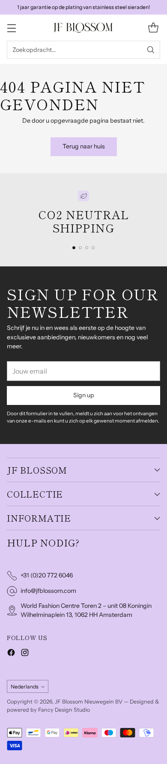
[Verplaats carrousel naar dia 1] (73, 247)
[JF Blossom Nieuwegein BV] (83, 27)
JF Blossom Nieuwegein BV (88, 701)
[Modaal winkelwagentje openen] (153, 27)
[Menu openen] (11, 27)
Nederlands (25, 686)
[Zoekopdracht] (150, 50)
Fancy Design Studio (64, 710)
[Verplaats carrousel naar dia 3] (86, 247)
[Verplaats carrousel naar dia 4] (93, 247)
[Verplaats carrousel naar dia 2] (80, 247)
